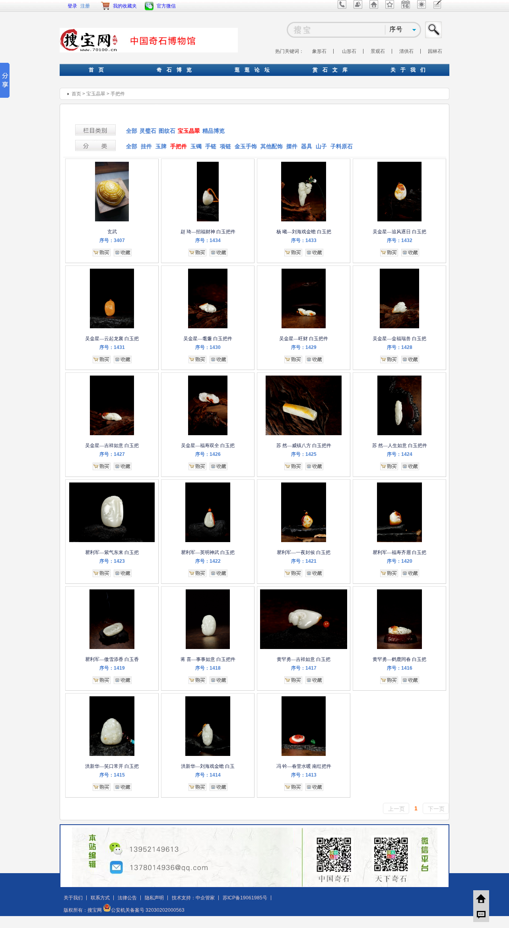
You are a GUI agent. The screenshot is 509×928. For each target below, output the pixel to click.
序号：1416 (399, 668)
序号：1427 (112, 454)
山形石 (349, 51)
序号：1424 (399, 454)
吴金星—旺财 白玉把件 (303, 338)
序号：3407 (112, 240)
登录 (72, 6)
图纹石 (167, 131)
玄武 (112, 231)
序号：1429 (304, 347)
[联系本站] (342, 7)
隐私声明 (154, 898)
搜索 (434, 30)
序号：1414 (208, 775)
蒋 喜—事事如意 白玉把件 (208, 659)
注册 (85, 6)
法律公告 (127, 898)
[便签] (437, 7)
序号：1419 (112, 668)
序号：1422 (208, 561)
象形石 (319, 51)
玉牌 (161, 146)
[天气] (421, 7)
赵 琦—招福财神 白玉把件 (208, 231)
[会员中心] (358, 7)
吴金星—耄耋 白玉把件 (207, 338)
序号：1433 (304, 240)
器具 (306, 146)
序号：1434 (208, 240)
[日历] (405, 7)
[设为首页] (373, 7)
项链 (225, 146)
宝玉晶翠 (95, 94)
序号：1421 (304, 561)
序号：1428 (399, 347)
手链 (210, 146)
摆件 (291, 146)
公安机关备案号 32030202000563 (148, 910)
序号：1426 (208, 454)
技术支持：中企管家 (193, 898)
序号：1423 (112, 561)
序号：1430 (208, 347)
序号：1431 (112, 347)
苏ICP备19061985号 (245, 898)
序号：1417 (304, 668)
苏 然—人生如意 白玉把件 (399, 445)
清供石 (406, 51)
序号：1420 (399, 561)
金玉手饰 (246, 146)
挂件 (146, 146)
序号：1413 (304, 775)
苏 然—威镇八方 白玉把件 (303, 445)
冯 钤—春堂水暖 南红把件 (303, 766)
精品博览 (213, 131)
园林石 (435, 51)
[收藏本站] (389, 7)
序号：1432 (399, 240)
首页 (76, 94)
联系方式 (100, 898)
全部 (131, 131)
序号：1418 (208, 668)
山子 (321, 146)
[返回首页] (481, 898)
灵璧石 (148, 131)
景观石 (378, 51)
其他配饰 (271, 146)
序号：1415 (112, 775)
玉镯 (196, 146)
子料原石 (341, 146)
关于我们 (73, 898)
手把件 (118, 94)
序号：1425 (304, 454)
